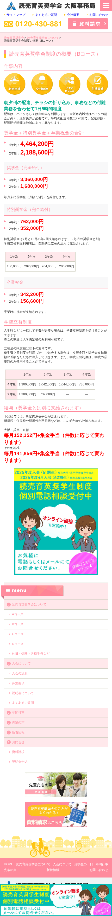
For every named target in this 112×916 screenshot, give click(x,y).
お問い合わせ (98, 15)
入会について (21, 663)
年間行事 (18, 712)
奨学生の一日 (83, 864)
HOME (8, 864)
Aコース (17, 614)
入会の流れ (20, 673)
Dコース (18, 644)
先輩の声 (18, 722)
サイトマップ (16, 15)
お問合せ (18, 742)
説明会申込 (20, 762)
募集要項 (18, 683)
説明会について (23, 693)
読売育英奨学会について (29, 604)
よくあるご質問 (46, 15)
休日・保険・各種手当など (30, 653)
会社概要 (73, 15)
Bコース (17, 624)
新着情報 (18, 732)
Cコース (18, 634)
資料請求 (18, 752)
